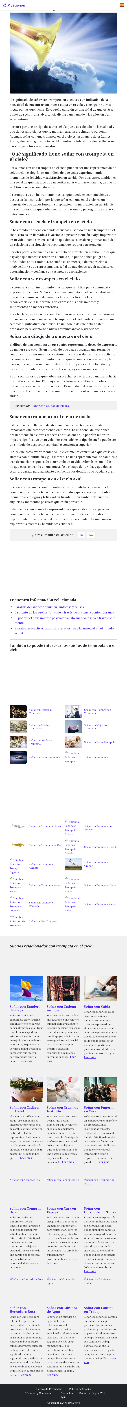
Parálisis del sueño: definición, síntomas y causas (49, 607)
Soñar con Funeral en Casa (99, 1109)
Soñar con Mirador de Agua (62, 1309)
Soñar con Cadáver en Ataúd (25, 1109)
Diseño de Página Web (92, 1393)
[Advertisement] (63, 567)
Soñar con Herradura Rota (22, 1309)
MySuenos (74, 1402)
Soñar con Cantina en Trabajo (99, 1309)
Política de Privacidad (49, 1388)
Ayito (63, 1397)
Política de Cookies (80, 1388)
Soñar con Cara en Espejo (61, 1210)
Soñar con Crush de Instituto (62, 1109)
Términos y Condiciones (39, 1393)
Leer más (26, 1061)
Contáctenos (68, 1393)
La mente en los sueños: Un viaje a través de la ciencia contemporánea (64, 612)
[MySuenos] (13, 5)
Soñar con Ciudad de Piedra (50, 406)
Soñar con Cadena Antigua (61, 1008)
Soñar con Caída (97, 1006)
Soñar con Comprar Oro (25, 1210)
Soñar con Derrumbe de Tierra (100, 1210)
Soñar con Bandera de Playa (25, 1008)
